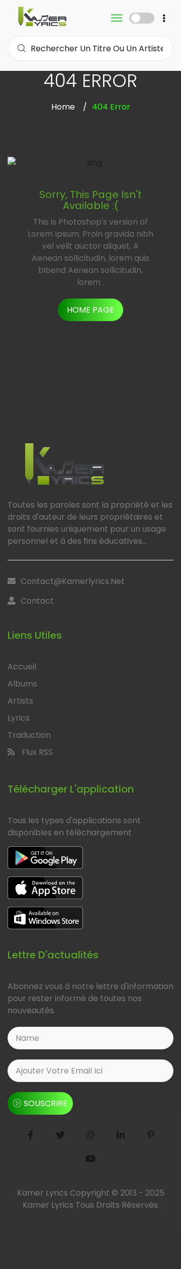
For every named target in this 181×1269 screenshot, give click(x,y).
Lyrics (19, 718)
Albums (22, 684)
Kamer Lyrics (49, 1205)
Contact (37, 601)
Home (63, 107)
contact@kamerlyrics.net (73, 581)
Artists (20, 701)
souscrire (45, 1103)
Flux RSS (36, 752)
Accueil (22, 666)
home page (90, 310)
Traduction (29, 735)
